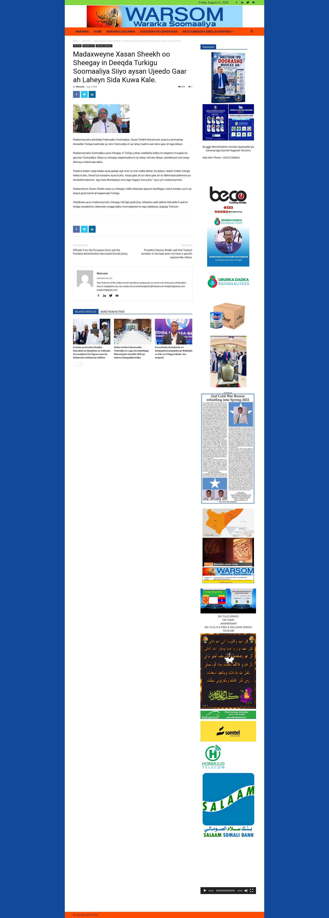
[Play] (205, 890)
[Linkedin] (242, 2)
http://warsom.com (104, 278)
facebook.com (88, 46)
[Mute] (246, 890)
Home (76, 40)
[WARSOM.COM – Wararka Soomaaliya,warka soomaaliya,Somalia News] (164, 16)
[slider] (225, 890)
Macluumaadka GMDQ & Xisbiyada (206, 31)
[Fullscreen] (251, 890)
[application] (228, 866)
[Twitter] (247, 2)
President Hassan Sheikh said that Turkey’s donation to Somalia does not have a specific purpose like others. (166, 254)
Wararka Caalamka (120, 31)
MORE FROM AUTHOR (112, 311)
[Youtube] (253, 2)
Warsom (80, 86)
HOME (98, 31)
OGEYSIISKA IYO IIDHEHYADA (159, 31)
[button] (252, 31)
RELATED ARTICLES (85, 311)
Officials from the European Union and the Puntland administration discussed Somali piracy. (100, 252)
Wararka (82, 31)
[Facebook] (236, 2)
